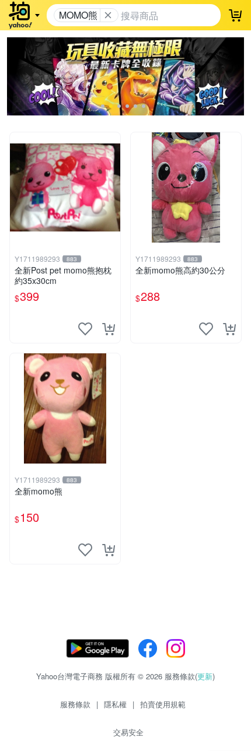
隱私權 (115, 704)
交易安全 (128, 732)
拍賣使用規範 (163, 704)
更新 (204, 676)
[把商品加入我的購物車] (109, 329)
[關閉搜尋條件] (108, 15)
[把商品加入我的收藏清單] (85, 329)
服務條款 (75, 704)
